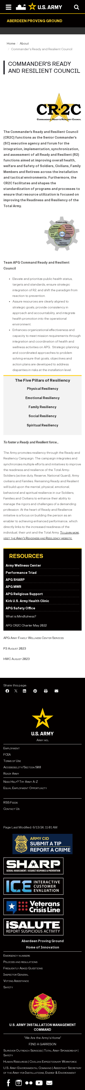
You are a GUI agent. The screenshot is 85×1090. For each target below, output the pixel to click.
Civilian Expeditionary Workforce (53, 1062)
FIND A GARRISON (42, 1044)
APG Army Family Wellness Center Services (33, 638)
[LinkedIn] (24, 691)
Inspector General (16, 975)
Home (11, 43)
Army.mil (42, 740)
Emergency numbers (16, 956)
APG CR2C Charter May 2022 (26, 625)
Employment (11, 748)
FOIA (7, 755)
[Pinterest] (35, 691)
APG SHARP (15, 580)
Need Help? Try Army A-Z (20, 782)
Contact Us (11, 809)
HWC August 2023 (16, 659)
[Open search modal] (76, 6)
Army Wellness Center (23, 565)
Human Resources (15, 1062)
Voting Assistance (16, 981)
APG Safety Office (20, 608)
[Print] (46, 691)
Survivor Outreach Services (22, 1050)
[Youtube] (39, 1083)
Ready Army (11, 774)
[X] (16, 691)
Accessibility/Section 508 (22, 767)
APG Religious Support (24, 594)
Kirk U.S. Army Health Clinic (27, 601)
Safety (8, 987)
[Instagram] (19, 1083)
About (24, 43)
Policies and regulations (20, 962)
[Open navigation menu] (8, 6)
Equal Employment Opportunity (25, 788)
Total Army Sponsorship (60, 1050)
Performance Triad (21, 573)
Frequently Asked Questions (23, 968)
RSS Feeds (10, 802)
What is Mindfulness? (21, 616)
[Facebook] (7, 691)
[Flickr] (29, 1083)
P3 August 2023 (14, 648)
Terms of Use (12, 761)
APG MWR (13, 587)
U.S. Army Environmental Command (27, 1068)
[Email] (56, 691)
